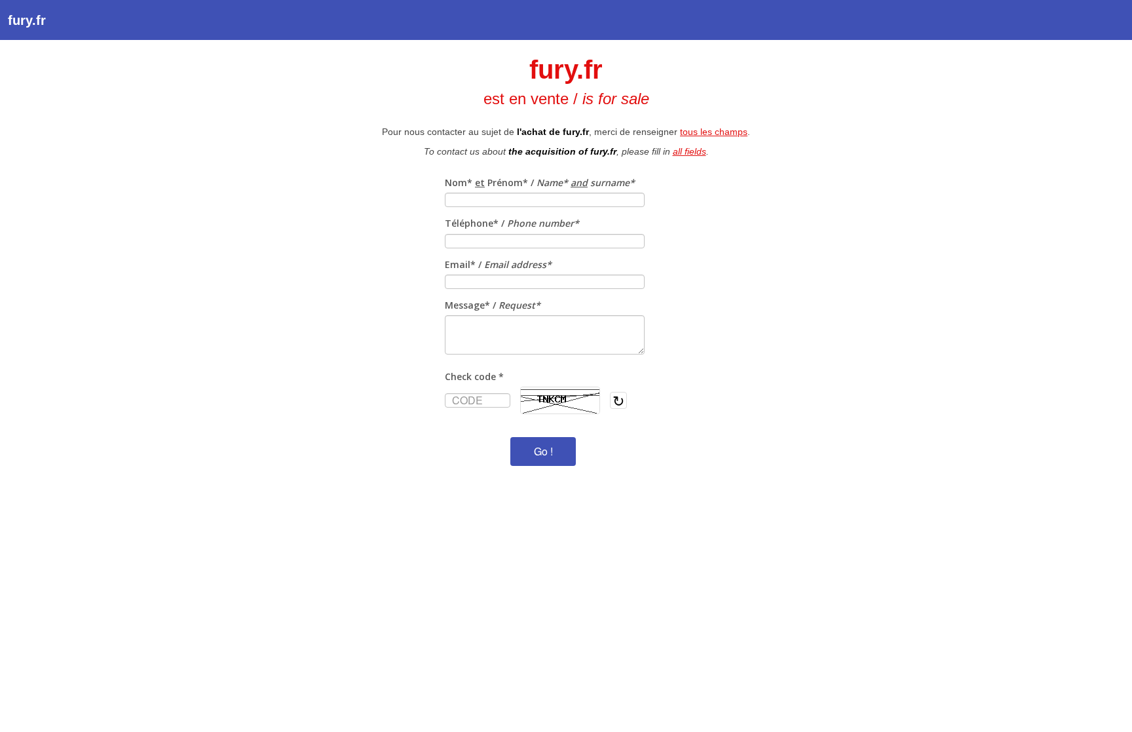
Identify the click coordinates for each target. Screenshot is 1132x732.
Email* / (498, 264)
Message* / (492, 305)
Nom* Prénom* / (540, 182)
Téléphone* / (512, 223)
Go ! (543, 451)
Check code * (474, 376)
